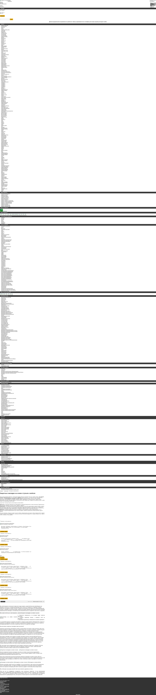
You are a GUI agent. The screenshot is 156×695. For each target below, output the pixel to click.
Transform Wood (4, 328)
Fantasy (2, 95)
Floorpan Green (3, 140)
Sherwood (3, 370)
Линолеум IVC (3, 472)
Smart (2, 485)
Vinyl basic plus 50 (4, 319)
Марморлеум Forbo (4, 355)
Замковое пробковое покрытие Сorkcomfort (8, 398)
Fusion (2, 121)
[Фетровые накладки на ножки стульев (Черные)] (5, 589)
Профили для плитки (5, 448)
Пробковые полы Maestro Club (6, 389)
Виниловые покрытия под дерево (7, 312)
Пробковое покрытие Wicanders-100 (7, 393)
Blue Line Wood (4, 114)
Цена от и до (30, 601)
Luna (2, 69)
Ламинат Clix (3, 32)
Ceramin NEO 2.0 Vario (5, 366)
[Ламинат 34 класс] (6, 211)
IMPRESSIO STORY (4, 250)
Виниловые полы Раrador (5, 318)
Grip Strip (2, 340)
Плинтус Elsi (3, 432)
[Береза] (17, 214)
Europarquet (3, 242)
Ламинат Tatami (4, 177)
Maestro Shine (3, 145)
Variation (2, 391)
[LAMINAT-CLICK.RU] (4, 0)
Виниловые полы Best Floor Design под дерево (9, 331)
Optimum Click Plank (4, 325)
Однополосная (3, 247)
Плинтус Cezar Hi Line (5, 421)
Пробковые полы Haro (5, 414)
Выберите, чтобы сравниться (6, 521)
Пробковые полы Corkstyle (5, 413)
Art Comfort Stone (4, 401)
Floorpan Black (3, 137)
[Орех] (12, 214)
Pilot (2, 126)
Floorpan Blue (3, 138)
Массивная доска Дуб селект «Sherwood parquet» (9, 371)
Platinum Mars (3, 64)
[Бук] (1, 214)
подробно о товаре (3, 531)
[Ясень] (15, 214)
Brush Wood (3, 180)
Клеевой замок (3, 335)
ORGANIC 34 (3, 100)
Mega (2, 45)
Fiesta (2, 130)
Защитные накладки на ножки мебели (6, 524)
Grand (2, 149)
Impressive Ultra (4, 26)
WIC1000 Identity (4, 403)
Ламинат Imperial (4, 170)
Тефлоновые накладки (4, 549)
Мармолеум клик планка (5, 357)
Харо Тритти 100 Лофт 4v (5, 71)
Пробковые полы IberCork (5, 385)
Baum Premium (3, 235)
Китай (2, 220)
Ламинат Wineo (4, 56)
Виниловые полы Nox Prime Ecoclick (7, 314)
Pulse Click (3, 300)
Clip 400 (2, 155)
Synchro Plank (3, 352)
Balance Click (3, 298)
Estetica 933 (3, 131)
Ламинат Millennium (4, 167)
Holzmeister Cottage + (5, 166)
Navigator (2, 127)
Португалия (3, 222)
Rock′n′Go (3, 57)
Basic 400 (3, 78)
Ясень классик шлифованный (6, 274)
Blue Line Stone (4, 113)
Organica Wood (3, 316)
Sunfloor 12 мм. (3, 141)
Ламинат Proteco (4, 174)
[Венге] (8, 214)
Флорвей (2, 183)
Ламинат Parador (4, 77)
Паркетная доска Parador (5, 259)
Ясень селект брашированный (6, 273)
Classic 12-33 (3, 52)
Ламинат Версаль (4, 152)
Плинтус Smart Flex (4, 431)
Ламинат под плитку (4, 194)
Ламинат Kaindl (4, 94)
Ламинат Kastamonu (4, 134)
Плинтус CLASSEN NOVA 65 (6, 424)
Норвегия (3, 223)
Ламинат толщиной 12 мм (5, 205)
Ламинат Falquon (4, 112)
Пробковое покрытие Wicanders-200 (7, 405)
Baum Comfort (3, 236)
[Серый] (23, 214)
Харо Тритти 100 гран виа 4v (6, 72)
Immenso (2, 92)
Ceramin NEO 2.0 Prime (5, 365)
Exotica (2, 122)
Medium (2, 49)
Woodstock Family (4, 128)
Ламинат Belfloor (4, 103)
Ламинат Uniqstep (4, 185)
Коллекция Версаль (4, 153)
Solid (2, 120)
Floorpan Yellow (4, 136)
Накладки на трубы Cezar (5, 457)
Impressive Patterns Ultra (5, 29)
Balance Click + (3, 299)
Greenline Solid (3, 379)
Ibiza (2, 171)
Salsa (2, 230)
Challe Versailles (4, 378)
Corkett (2, 415)
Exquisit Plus (3, 41)
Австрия (2, 219)
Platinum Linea (3, 63)
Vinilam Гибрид (3, 344)
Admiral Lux (3, 119)
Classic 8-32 (3, 55)
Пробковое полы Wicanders (6, 392)
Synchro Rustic (3, 353)
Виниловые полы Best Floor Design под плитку (9, 330)
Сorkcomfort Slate (4, 400)
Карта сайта (78, 694)
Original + (2, 164)
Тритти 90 (3, 73)
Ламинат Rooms (4, 186)
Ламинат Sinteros (4, 160)
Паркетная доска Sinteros (5, 241)
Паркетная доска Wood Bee (6, 237)
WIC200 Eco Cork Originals (5, 406)
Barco (2, 375)
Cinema (2, 132)
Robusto (2, 42)
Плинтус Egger (3, 439)
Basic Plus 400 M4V (4, 79)
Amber (2, 117)
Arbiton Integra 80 (4, 423)
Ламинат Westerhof (4, 142)
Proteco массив (3, 176)
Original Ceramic (4, 346)
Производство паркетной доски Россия (8, 289)
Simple (2, 359)
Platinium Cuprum (4, 67)
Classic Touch (3, 96)
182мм (2, 253)
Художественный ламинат (5, 193)
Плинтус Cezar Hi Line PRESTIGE (7, 433)
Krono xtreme (3, 111)
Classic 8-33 (3, 53)
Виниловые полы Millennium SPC (7, 360)
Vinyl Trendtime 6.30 (4, 323)
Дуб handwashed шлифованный (6, 272)
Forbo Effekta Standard (5, 308)
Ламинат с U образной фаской (6, 203)
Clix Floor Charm (4, 33)
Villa (2, 191)
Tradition (2, 91)
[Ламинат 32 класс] (3, 211)
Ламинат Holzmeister (4, 163)
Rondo (2, 390)
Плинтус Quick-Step (4, 437)
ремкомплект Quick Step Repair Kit (13, 672)
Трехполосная (3, 248)
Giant (2, 374)
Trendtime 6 (3, 86)
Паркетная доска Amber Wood (6, 284)
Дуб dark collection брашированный (7, 270)
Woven (2, 349)
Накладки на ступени (5, 451)
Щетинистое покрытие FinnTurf (6, 488)
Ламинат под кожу (4, 195)
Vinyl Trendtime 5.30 (4, 322)
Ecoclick (2, 315)
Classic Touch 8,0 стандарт (5, 97)
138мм (2, 252)
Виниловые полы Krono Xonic (6, 303)
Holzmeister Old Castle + (5, 165)
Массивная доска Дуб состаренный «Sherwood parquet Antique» (12, 372)
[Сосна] (7, 214)
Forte (2, 156)
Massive (2, 118)
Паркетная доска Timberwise (6, 268)
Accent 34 (3, 99)
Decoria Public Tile (4, 333)
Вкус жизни (3, 228)
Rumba (2, 233)
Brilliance (2, 172)
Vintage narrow (3, 110)
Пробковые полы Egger (5, 384)
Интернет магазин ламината (3, 682)
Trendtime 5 (3, 85)
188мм (2, 254)
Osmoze (2, 157)
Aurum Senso (3, 61)
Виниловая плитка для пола (6, 311)
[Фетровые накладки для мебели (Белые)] (5, 576)
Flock (2, 411)
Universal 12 (3, 104)
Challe (2, 376)
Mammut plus (3, 38)
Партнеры (2, 6)
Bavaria (2, 148)
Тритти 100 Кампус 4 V (5, 74)
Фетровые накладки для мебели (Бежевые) (7, 564)
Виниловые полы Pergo (5, 324)
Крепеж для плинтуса (5, 441)
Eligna (2, 28)
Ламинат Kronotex (4, 36)
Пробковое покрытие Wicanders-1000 (7, 402)
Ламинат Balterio (4, 90)
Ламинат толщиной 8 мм (5, 204)
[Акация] (3, 214)
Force (2, 470)
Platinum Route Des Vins (5, 65)
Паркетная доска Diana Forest (6, 239)
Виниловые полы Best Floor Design (7, 329)
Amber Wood (3, 369)
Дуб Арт (2, 161)
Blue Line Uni (3, 116)
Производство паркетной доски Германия (8, 290)
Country (2, 179)
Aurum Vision (3, 62)
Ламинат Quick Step (4, 25)
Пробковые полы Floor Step (6, 387)
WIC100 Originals (4, 395)
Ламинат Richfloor (4, 181)
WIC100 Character (4, 396)
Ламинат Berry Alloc (4, 102)
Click (2, 341)
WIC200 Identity (3, 407)
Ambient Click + (3, 302)
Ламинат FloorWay (4, 182)
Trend (2, 484)
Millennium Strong (4, 168)
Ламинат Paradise (4, 150)
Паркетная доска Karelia (5, 249)
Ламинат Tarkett (4, 125)
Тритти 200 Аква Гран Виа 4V (6, 76)
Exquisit (2, 40)
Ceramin (2, 364)
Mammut (2, 37)
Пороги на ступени (4, 453)
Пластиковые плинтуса (5, 419)
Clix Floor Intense (4, 35)
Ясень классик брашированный (6, 275)
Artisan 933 (3, 133)
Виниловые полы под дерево (6, 339)
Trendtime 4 (3, 84)
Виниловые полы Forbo (5, 305)
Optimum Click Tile (4, 326)
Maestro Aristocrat (4, 143)
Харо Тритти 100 (4, 70)
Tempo (2, 244)
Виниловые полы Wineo (5, 309)
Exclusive (2, 173)
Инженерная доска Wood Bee (6, 382)
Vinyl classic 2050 (4, 321)
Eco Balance (3, 88)
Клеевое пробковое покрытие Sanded (7, 410)
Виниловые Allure (4, 334)
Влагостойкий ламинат (5, 198)
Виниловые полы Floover (5, 345)
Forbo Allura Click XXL (5, 307)
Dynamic (2, 39)
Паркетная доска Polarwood (6, 246)
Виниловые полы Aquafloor (6, 337)
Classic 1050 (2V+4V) (4, 81)
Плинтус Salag (3, 426)
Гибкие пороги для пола (5, 447)
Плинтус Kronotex (4, 440)
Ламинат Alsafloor (4, 154)
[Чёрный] (19, 214)
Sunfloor (2, 139)
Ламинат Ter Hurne (4, 89)
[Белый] (21, 214)
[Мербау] (10, 214)
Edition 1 (2, 87)
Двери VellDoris (4, 483)
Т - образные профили (5, 445)
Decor (2, 227)
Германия (3, 217)
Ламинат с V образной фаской (6, 202)
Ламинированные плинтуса (6, 436)
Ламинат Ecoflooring (4, 178)
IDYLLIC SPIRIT (4, 256)
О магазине (10, 1)
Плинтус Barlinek (4, 435)
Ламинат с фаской (4, 199)
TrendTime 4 (3, 264)
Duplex (2, 486)
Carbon (2, 123)
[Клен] (13, 214)
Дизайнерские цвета (4, 478)
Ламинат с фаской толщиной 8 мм (7, 200)
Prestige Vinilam (4, 343)
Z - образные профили (5, 450)
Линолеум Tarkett (4, 467)
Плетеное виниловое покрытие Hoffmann (8, 358)
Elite (2, 151)
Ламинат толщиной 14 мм (5, 206)
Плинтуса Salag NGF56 (5, 427)
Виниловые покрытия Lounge (6, 313)
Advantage (3, 175)
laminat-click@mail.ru (3, 688)
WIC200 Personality (4, 408)
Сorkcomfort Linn (4, 399)
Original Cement (4, 347)
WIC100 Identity (3, 394)
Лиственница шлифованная (6, 278)
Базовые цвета (3, 477)
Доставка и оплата (3, 3)
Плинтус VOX (3, 430)
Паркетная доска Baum (5, 234)
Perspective (3, 31)
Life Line (2, 226)
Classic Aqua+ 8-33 (4, 50)
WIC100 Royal (3, 397)
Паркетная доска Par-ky (5, 258)
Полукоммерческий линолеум (6, 465)
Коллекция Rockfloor (4, 361)
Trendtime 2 (3, 83)
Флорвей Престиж (4, 184)
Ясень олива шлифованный (6, 276)
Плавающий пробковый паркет (6, 386)
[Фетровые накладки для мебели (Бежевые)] (6, 563)
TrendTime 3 (3, 263)
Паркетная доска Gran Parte (6, 283)
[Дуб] (0, 214)
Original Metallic (4, 348)
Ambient (2, 245)
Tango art (2, 232)
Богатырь (3, 162)
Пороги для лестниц (4, 449)
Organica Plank (3, 317)
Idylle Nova (3, 471)
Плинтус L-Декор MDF (5, 438)
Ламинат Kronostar (4, 159)
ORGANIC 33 (3, 101)
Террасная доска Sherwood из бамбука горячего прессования (12, 479)
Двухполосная (3, 255)
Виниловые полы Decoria (5, 332)
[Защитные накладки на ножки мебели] (7, 523)
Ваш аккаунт (152, 1)
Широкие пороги (4, 446)
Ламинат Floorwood (4, 169)
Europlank (3, 243)
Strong (2, 158)
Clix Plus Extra (3, 34)
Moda (2, 469)
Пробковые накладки (3, 536)
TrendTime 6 (3, 265)
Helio (2, 68)
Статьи (1, 5)
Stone (2, 124)
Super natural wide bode (5, 108)
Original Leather (4, 350)
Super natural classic (4, 107)
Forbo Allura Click (4, 306)
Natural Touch (3, 98)
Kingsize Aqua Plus (4, 48)
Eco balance (3, 260)
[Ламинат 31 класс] (1, 211)
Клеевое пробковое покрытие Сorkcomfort (8, 409)
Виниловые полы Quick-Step (6, 297)
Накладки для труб (4, 456)
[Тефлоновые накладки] (4, 548)
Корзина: (151, 0)
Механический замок (4, 336)
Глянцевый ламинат (4, 196)
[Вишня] (5, 214)
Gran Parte (3, 368)
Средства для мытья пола (5, 459)
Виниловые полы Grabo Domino (6, 362)
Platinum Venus (3, 66)
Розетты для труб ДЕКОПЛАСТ (6, 458)
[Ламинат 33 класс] (4, 211)
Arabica (2, 147)
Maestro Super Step (4, 144)
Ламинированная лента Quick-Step (7, 460)
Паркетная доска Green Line (6, 240)
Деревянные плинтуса (5, 434)
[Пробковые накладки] (4, 535)
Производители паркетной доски (7, 288)
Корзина (2, 8)
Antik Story (3, 238)
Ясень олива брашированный (6, 277)
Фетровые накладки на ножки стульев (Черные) (8, 590)
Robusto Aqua (3, 43)
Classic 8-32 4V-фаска (5, 54)
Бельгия (2, 218)
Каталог (1, 2)
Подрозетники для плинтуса (6, 442)
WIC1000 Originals (4, 404)
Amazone (2, 44)
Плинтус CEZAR (4, 420)
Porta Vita (2, 373)
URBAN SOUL (3, 257)
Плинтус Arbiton (4, 422)
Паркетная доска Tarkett (5, 229)
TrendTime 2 (3, 262)
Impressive (3, 27)
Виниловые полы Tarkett (5, 310)
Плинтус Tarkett (4, 425)
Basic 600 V (3, 80)
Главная (9, 0)
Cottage (2, 189)
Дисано (2, 75)
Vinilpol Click (3, 342)
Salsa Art (2, 231)
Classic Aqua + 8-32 (4, 51)
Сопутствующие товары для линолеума (8, 473)
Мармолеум (3, 356)
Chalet (2, 190)
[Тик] (16, 214)
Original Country (4, 351)
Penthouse (3, 187)
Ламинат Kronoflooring (5, 105)
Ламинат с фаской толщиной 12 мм (7, 201)
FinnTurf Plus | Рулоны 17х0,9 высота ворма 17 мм (9, 489)
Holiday (2, 129)
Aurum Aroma (3, 59)
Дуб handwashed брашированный (7, 271)
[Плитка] (25, 214)
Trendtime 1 (3, 82)
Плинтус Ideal (3, 429)
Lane (2, 412)
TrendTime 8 (3, 266)
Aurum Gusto (3, 60)
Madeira (2, 146)
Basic (2, 388)
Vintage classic (3, 109)
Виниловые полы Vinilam (5, 338)
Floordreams (3, 106)
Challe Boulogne (4, 377)
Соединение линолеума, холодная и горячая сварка (10, 474)
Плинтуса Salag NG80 (5, 428)
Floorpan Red (3, 135)
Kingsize (2, 47)
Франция (2, 221)
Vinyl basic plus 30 (4, 320)
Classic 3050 (3, 261)
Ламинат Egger (3, 46)
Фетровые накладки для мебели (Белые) (7, 577)
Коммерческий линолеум (5, 466)
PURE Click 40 (3, 304)
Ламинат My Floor (4, 188)
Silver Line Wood (4, 115)
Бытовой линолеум (4, 464)
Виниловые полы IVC (5, 327)
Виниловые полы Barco (5, 354)
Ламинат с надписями (5, 197)
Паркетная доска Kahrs (5, 282)
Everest (2, 93)
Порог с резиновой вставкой (6, 452)
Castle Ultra (3, 30)
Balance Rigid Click (4, 301)
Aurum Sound (3, 58)
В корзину (2, 557)
